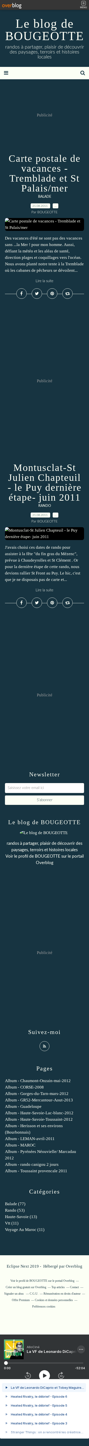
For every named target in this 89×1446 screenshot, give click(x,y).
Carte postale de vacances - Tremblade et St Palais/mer (45, 173)
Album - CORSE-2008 (24, 1087)
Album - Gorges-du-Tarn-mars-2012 (36, 1093)
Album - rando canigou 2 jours (32, 1164)
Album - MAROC (20, 1145)
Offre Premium (21, 1300)
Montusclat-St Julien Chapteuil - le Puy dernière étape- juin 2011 (45, 482)
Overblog (74, 1266)
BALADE (44, 196)
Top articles (58, 1287)
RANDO (44, 506)
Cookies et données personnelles (54, 1300)
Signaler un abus (14, 1293)
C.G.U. (34, 1293)
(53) (15, 1210)
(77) (15, 1203)
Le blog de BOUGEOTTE (44, 30)
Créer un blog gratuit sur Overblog (26, 1287)
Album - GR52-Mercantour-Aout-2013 (39, 1100)
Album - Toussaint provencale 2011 (36, 1171)
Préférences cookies (43, 1306)
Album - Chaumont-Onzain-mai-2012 (38, 1080)
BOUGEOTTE (47, 856)
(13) (21, 1216)
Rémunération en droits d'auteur (62, 1293)
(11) (12, 1223)
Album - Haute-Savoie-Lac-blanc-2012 (39, 1113)
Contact (74, 1287)
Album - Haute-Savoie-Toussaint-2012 (39, 1119)
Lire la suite (44, 281)
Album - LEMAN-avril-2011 (30, 1138)
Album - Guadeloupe (23, 1106)
